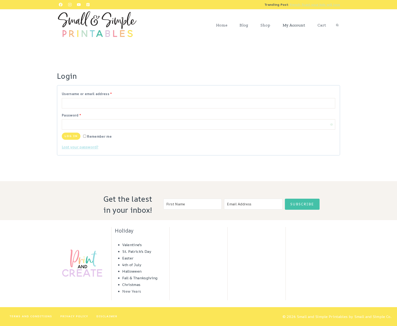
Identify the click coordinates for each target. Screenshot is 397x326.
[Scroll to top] (386, 308)
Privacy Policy (74, 316)
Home (221, 25)
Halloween (132, 271)
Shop (265, 25)
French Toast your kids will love (315, 4)
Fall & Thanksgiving (139, 277)
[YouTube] (78, 4)
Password (79, 115)
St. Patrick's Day (136, 251)
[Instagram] (70, 4)
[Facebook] (60, 4)
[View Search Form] (337, 25)
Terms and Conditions (31, 316)
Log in (71, 136)
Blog (244, 25)
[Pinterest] (88, 4)
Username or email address (94, 93)
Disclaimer (106, 316)
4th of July (132, 264)
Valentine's (132, 244)
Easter (127, 258)
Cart (322, 25)
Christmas (131, 284)
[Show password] (331, 124)
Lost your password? (80, 146)
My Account (294, 25)
